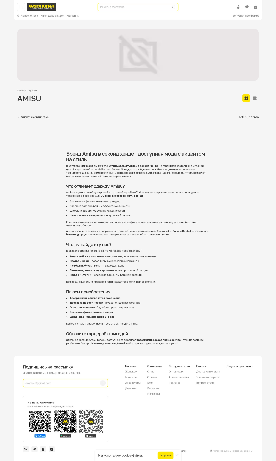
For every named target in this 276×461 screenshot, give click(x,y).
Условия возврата (207, 377)
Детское (130, 388)
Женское (131, 371)
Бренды (33, 90)
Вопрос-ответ (205, 382)
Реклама (174, 382)
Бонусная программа (246, 15)
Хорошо (165, 455)
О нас (150, 371)
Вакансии (153, 388)
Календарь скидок (52, 15)
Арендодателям (179, 377)
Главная (21, 90)
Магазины (73, 15)
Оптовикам (176, 371)
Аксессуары (133, 382)
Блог (150, 382)
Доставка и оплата (208, 371)
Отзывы (152, 377)
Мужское (131, 377)
